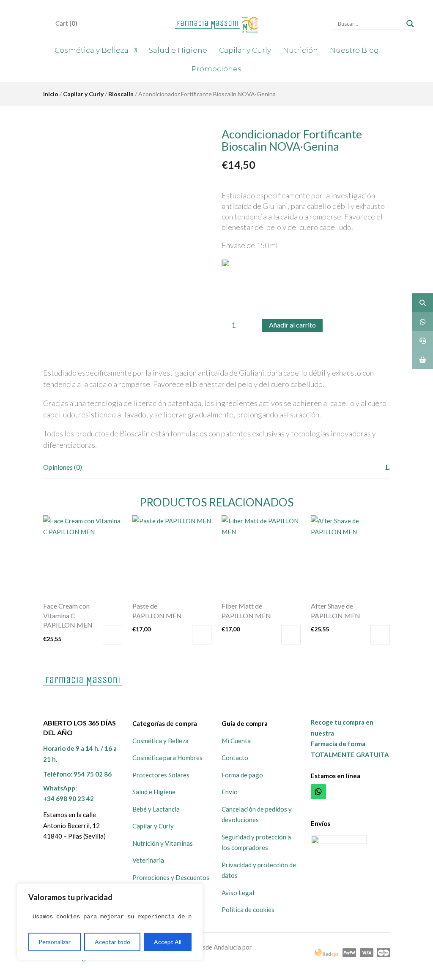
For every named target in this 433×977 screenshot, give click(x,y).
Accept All (167, 941)
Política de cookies (248, 909)
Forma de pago (242, 775)
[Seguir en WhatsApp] (318, 791)
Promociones (216, 69)
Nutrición (300, 50)
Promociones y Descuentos (170, 877)
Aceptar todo (112, 941)
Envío (230, 792)
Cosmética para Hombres (167, 757)
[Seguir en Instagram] (355, 791)
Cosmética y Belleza (92, 50)
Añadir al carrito (292, 325)
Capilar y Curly (245, 50)
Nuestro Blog (354, 50)
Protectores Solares (160, 775)
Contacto (235, 757)
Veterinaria (148, 860)
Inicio (50, 93)
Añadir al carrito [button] (112, 634)
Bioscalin (121, 93)
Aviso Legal (238, 892)
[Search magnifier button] (410, 24)
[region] (110, 921)
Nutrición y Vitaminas (162, 843)
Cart (65, 23)
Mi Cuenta (236, 740)
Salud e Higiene (178, 50)
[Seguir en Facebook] (337, 791)
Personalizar (54, 941)
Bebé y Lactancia (156, 809)
